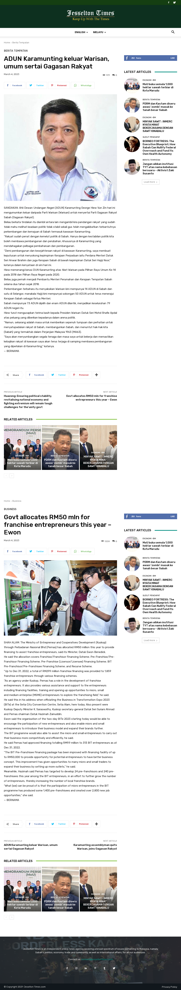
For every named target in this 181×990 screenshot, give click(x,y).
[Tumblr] (104, 968)
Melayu (98, 32)
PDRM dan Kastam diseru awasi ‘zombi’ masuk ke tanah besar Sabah (60, 463)
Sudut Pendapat (151, 137)
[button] (173, 32)
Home (7, 42)
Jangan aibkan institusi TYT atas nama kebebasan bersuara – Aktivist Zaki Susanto (160, 168)
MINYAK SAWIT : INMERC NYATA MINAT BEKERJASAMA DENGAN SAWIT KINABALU (98, 461)
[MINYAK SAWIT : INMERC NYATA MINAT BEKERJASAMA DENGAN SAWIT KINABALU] (98, 447)
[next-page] (12, 475)
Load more (149, 181)
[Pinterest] (95, 968)
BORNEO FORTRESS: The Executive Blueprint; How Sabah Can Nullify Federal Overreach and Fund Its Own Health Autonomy (159, 147)
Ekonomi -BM (22, 456)
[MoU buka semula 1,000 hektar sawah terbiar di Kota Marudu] (22, 447)
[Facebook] (168, 2)
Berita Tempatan (20, 42)
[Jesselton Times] (90, 17)
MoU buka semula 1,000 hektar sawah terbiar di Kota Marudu (22, 463)
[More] (96, 374)
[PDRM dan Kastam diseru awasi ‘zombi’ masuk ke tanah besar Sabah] (60, 447)
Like (173, 58)
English (80, 32)
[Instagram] (76, 968)
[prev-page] (6, 475)
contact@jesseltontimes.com (97, 959)
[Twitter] (174, 2)
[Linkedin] (85, 968)
